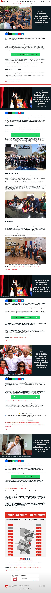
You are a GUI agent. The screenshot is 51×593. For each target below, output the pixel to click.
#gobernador (16, 337)
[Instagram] (43, 586)
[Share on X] (10, 34)
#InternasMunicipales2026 (36, 567)
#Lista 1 (35, 424)
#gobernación (11, 266)
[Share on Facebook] (6, 34)
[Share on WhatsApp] (13, 34)
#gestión (31, 266)
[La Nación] (4, 1)
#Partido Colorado (8, 426)
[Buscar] (49, 1)
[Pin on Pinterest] (19, 34)
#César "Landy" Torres (22, 337)
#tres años (28, 266)
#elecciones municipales (30, 424)
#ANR (17, 567)
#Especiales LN (36, 266)
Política (41, 90)
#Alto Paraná (16, 266)
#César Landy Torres (22, 266)
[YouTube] (45, 586)
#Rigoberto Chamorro (41, 424)
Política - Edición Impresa (41, 11)
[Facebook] (39, 586)
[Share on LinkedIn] (22, 34)
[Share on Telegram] (16, 34)
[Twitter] (41, 586)
